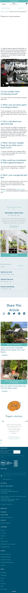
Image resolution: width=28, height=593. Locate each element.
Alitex (2, 586)
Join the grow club (7, 479)
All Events (21, 265)
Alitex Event (14, 255)
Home (2, 11)
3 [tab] (2, 444)
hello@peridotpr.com (12, 491)
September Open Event (7, 279)
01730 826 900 (4, 493)
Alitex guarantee (4, 541)
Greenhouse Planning (5, 557)
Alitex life (6, 11)
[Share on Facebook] (9, 314)
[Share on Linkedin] (24, 314)
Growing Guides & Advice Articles (14, 381)
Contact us (3, 583)
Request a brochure (14, 438)
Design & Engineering (6, 554)
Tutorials (3, 536)
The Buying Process (5, 547)
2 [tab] (2, 443)
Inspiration (3, 520)
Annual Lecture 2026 (6, 272)
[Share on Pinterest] (19, 314)
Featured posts (17, 344)
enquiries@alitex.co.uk (6, 489)
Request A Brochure (5, 8)
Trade (2, 581)
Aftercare (3, 530)
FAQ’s (2, 538)
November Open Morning (7, 286)
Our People (3, 572)
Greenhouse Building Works (7, 562)
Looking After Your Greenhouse (8, 544)
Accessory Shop (4, 514)
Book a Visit (21, 8)
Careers (2, 578)
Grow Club (3, 533)
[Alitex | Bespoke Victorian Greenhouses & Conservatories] (14, 4)
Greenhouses (4, 512)
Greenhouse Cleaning (6, 559)
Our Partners (4, 575)
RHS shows (10, 344)
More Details (14, 226)
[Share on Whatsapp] (4, 314)
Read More (5, 355)
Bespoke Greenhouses (6, 523)
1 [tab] (2, 441)
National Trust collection (6, 517)
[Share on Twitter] (14, 314)
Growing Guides (14, 382)
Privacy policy (4, 589)
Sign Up (17, 452)
